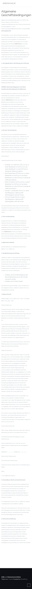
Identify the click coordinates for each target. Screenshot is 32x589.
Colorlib (10, 579)
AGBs (3, 577)
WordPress (24, 579)
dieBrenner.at (18, 43)
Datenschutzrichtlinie (14, 577)
